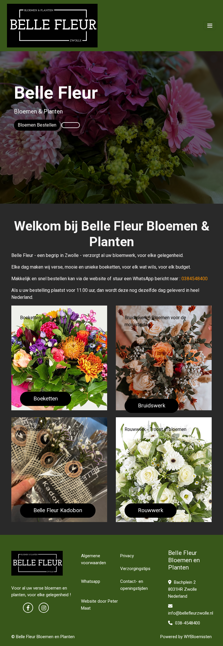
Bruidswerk (151, 405)
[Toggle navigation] (210, 25)
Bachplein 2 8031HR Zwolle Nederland (182, 589)
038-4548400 (187, 623)
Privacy (127, 555)
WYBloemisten (198, 636)
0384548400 (194, 278)
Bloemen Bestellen (37, 125)
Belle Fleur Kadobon (57, 510)
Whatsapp (90, 581)
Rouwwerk (150, 510)
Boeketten (45, 398)
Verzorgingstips (135, 568)
